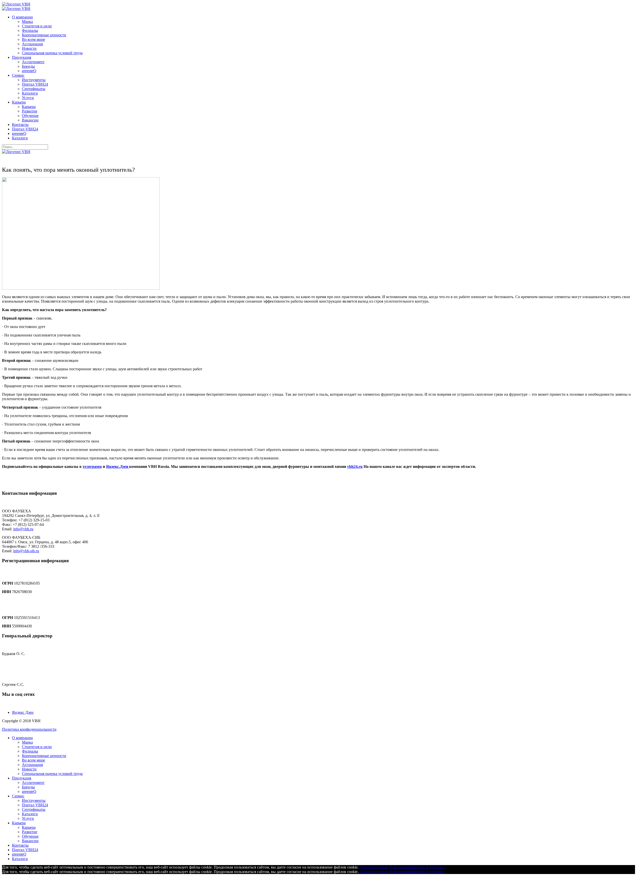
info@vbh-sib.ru (26, 551)
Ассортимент (33, 62)
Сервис (18, 75)
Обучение (30, 115)
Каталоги (30, 93)
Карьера (19, 102)
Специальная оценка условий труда (52, 53)
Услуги (28, 98)
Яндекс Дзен (23, 712)
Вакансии (30, 120)
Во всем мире (33, 39)
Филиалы (30, 30)
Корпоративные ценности (44, 35)
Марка (27, 21)
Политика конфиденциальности (29, 729)
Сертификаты (33, 89)
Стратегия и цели (37, 26)
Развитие (29, 111)
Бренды (28, 66)
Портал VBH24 (35, 84)
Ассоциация (32, 44)
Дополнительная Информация (385, 867)
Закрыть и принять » (428, 867)
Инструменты (34, 80)
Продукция (21, 57)
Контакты (20, 124)
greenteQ (29, 71)
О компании (22, 17)
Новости (29, 48)
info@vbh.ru (23, 529)
